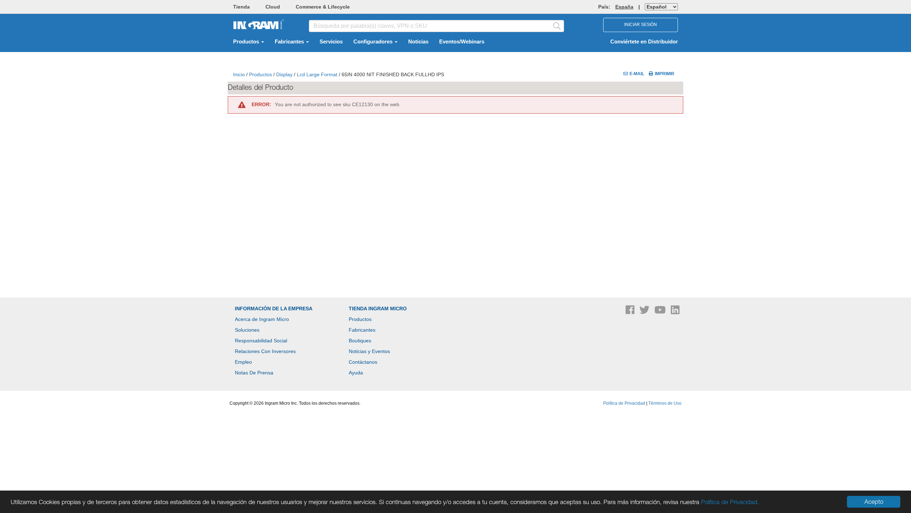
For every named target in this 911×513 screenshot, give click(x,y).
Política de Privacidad (624, 403)
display (284, 74)
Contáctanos (363, 362)
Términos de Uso (664, 403)
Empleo (243, 362)
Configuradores (373, 42)
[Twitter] (645, 312)
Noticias (418, 42)
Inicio (239, 74)
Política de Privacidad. (730, 502)
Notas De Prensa (254, 372)
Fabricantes (290, 42)
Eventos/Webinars (461, 42)
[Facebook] (631, 312)
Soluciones (247, 330)
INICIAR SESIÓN (640, 24)
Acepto (873, 501)
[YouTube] (660, 312)
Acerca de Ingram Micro (262, 319)
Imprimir (664, 73)
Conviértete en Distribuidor (644, 42)
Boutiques (360, 340)
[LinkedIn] (675, 312)
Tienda (241, 7)
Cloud (272, 7)
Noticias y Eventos (369, 351)
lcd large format (317, 74)
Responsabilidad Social (261, 340)
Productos (246, 42)
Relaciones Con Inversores (265, 351)
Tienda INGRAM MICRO (378, 308)
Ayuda (356, 372)
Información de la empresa (273, 308)
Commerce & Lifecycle (323, 7)
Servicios (331, 42)
